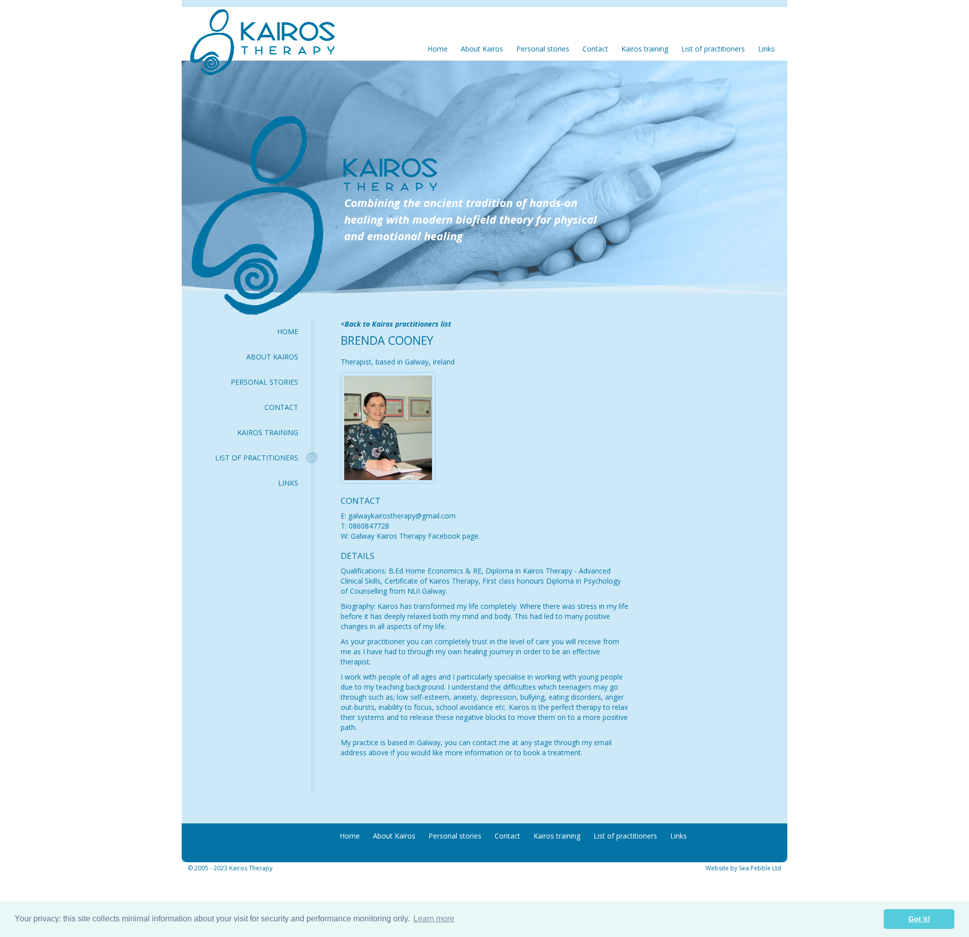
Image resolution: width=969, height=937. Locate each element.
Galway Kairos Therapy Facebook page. (414, 536)
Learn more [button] (433, 918)
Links (288, 483)
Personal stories (264, 382)
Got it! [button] (919, 919)
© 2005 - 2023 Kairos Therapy (230, 868)
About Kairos (272, 356)
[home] (257, 32)
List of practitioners (256, 457)
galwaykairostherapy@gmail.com (402, 515)
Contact (281, 407)
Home (287, 331)
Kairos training (267, 432)
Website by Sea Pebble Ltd (743, 868)
